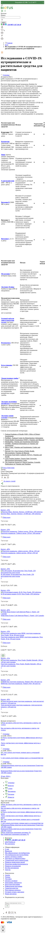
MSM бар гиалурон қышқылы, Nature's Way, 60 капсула (20, 683)
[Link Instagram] (9, 913)
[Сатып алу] (3, 655)
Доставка (8, 879)
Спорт (10, 788)
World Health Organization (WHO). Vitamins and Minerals (24, 440)
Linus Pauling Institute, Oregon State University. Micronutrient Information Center (21, 459)
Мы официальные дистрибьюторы (17, 853)
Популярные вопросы (13, 890)
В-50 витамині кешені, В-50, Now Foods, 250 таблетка (20, 594)
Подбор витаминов (12, 868)
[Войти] (2, 27)
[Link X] (15, 913)
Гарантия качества (11, 888)
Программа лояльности (13, 882)
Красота (11, 785)
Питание (11, 794)
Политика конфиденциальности (16, 864)
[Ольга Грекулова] (7, 468)
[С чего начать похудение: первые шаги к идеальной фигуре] (22, 753)
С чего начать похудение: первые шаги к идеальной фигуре (22, 823)
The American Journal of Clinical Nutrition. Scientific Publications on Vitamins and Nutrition (22, 463)
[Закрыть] (3, 927)
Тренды (7, 870)
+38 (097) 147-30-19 (14, 25)
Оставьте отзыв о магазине (14, 892)
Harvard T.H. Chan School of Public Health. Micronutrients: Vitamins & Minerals (20, 452)
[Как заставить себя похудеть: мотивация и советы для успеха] (22, 724)
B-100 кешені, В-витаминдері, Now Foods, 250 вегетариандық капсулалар (17, 575)
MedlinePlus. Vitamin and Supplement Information (22, 442)
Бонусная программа (12, 884)
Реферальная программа (13, 886)
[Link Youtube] (12, 913)
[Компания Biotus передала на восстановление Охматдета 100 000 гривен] (22, 827)
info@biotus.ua (10, 842)
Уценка (7, 877)
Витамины (12, 791)
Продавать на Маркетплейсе (15, 858)
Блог (6, 45)
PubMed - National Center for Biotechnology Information (24, 438)
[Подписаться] (7, 906)
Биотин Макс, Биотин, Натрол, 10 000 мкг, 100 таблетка (21, 514)
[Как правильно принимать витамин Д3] (16, 832)
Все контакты (10, 844)
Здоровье (11, 783)
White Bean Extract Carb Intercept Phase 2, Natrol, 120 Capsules (22, 615)
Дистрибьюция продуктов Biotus (16, 855)
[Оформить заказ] (2, 33)
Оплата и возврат (11, 881)
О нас (7, 849)
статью (39, 86)
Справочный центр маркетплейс (16, 860)
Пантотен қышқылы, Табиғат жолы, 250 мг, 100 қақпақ (20, 533)
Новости (11, 797)
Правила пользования (13, 866)
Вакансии (8, 851)
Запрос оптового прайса (13, 856)
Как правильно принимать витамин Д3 (15, 834)
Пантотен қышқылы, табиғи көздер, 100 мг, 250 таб (19, 553)
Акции (7, 875)
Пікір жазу (6, 517)
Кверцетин (5, 141)
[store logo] (7, 8)
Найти (3, 22)
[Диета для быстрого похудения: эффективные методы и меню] (22, 738)
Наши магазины (11, 894)
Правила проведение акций (15, 862)
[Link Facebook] (6, 913)
